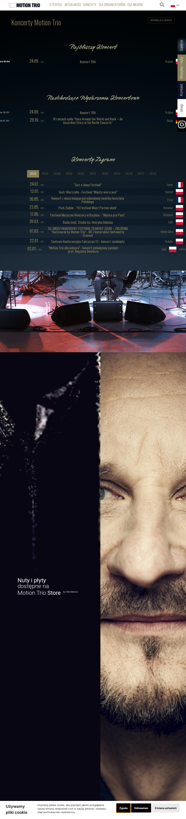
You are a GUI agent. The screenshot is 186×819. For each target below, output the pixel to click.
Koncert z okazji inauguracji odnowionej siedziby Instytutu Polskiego (87, 199)
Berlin (170, 121)
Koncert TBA (88, 61)
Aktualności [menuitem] (72, 4)
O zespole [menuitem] (55, 4)
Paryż (170, 200)
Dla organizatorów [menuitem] (112, 4)
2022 (81, 173)
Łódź (170, 222)
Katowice (168, 208)
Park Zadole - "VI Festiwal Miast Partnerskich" (87, 207)
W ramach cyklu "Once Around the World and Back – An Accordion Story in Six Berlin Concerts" (88, 120)
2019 (117, 173)
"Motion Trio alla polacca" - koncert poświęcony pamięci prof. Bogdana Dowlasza (83, 249)
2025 (45, 173)
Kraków (169, 61)
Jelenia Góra (167, 232)
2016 (153, 173)
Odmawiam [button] (141, 808)
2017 (141, 173)
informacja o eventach (161, 20)
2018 (129, 173)
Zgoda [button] (123, 808)
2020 (105, 173)
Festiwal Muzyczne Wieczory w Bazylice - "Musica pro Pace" (87, 215)
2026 (36, 61)
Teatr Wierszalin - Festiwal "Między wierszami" (87, 192)
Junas (170, 185)
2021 (93, 173)
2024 (57, 173)
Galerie (181, 45)
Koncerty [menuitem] (89, 4)
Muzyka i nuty (181, 68)
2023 (69, 173)
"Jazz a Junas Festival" (88, 184)
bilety (182, 249)
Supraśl (169, 192)
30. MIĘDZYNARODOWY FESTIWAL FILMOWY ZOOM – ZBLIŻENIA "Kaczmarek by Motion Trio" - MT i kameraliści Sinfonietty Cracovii (88, 232)
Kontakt (181, 90)
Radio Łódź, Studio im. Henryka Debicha (88, 222)
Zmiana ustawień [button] (166, 808)
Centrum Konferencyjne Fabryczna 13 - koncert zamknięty (88, 241)
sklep (181, 108)
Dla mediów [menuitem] (135, 4)
